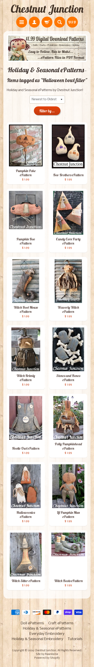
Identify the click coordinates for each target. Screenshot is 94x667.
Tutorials (75, 639)
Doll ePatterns (32, 623)
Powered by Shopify (47, 658)
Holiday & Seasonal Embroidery (37, 639)
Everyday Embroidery (47, 634)
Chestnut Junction (47, 8)
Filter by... (47, 111)
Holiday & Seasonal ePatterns (47, 629)
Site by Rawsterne (47, 654)
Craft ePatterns (60, 623)
